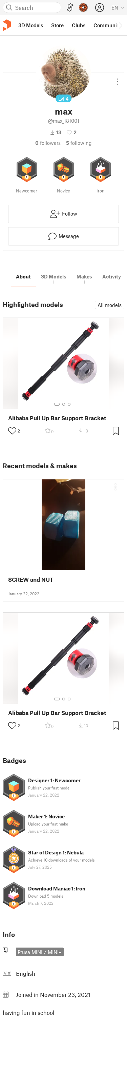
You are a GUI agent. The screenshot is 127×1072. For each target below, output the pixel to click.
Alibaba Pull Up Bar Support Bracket (57, 418)
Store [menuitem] (57, 25)
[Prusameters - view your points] (83, 7)
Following (79, 143)
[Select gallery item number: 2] (63, 404)
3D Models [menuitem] (30, 25)
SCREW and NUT (31, 579)
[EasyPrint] (70, 8)
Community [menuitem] (107, 25)
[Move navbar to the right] (120, 25)
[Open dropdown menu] (117, 79)
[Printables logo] (7, 25)
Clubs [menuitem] (78, 25)
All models (110, 305)
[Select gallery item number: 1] (57, 404)
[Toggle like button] (12, 431)
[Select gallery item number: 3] (69, 404)
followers (48, 143)
